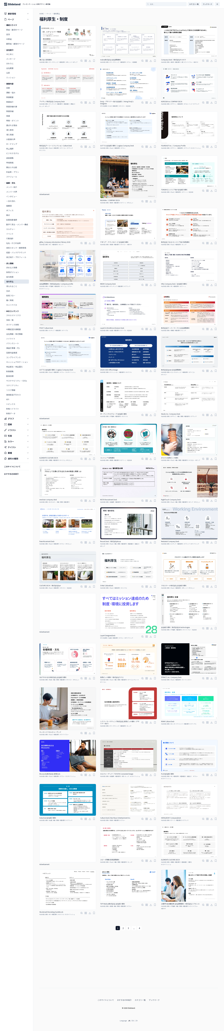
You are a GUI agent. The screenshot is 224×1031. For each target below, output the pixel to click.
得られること (11, 286)
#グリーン (123, 203)
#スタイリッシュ (196, 148)
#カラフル (129, 372)
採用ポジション (12, 272)
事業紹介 (9, 102)
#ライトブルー (188, 62)
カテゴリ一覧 (194, 4)
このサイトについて (106, 1000)
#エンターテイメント (176, 724)
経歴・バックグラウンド (16, 252)
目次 (8, 34)
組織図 (9, 205)
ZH (136, 1020)
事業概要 (9, 97)
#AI (171, 286)
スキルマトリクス (13, 315)
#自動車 (112, 502)
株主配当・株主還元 (14, 366)
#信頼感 (134, 62)
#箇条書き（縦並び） (134, 544)
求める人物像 (11, 267)
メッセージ (10, 59)
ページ (48, 14)
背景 (8, 88)
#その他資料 (103, 106)
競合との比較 (11, 167)
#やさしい (130, 203)
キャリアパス (11, 305)
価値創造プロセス (13, 394)
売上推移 (9, 148)
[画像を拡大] (81, 61)
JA (129, 1020)
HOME (41, 14)
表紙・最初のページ (14, 29)
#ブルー (129, 62)
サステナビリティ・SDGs (16, 380)
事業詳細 (9, 111)
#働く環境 (180, 416)
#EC (50, 244)
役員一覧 (9, 320)
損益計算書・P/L (13, 348)
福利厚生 (9, 281)
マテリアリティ (12, 385)
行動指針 (9, 238)
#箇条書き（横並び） (70, 104)
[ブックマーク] (94, 61)
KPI (7, 399)
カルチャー (10, 229)
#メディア (52, 330)
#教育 (172, 62)
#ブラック (196, 104)
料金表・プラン (12, 172)
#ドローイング (188, 104)
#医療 (111, 244)
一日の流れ (10, 201)
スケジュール (11, 176)
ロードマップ (11, 144)
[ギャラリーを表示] (86, 61)
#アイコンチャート (133, 680)
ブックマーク (154, 1000)
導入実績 (9, 134)
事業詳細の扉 (11, 106)
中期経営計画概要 (13, 329)
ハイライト (10, 338)
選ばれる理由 (11, 125)
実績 (8, 116)
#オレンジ (69, 62)
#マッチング (52, 104)
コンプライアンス (13, 357)
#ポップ (75, 62)
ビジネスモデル (12, 153)
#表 (182, 62)
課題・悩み (10, 92)
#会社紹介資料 (43, 62)
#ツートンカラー (187, 680)
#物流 (50, 680)
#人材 (110, 106)
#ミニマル (42, 150)
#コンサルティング (175, 372)
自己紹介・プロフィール (16, 257)
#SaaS (51, 148)
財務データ (10, 413)
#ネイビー (122, 106)
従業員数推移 (11, 219)
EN (133, 1020)
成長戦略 (9, 158)
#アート (172, 820)
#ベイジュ (62, 460)
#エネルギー (52, 502)
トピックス (10, 404)
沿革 (8, 73)
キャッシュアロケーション (17, 362)
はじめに (9, 54)
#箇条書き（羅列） (186, 862)
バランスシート (12, 343)
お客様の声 (10, 139)
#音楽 (111, 820)
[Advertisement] (68, 174)
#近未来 (128, 106)
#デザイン (173, 104)
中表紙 (9, 39)
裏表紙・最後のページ (15, 43)
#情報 (172, 330)
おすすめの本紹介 (124, 1000)
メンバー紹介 (11, 187)
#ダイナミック (195, 544)
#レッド (41, 106)
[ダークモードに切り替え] (217, 4)
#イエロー (192, 460)
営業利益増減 (11, 352)
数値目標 (9, 376)
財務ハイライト (12, 408)
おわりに (9, 63)
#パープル (65, 330)
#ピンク (61, 244)
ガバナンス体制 (12, 324)
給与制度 (9, 277)
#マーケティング (53, 62)
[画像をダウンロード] (90, 61)
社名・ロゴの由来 (13, 243)
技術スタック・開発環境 (16, 247)
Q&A (8, 291)
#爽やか (196, 62)
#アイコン (63, 148)
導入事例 (9, 130)
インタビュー (11, 196)
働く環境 (9, 300)
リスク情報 (10, 390)
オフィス (9, 210)
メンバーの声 (11, 191)
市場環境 (9, 162)
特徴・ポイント (12, 120)
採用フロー (10, 295)
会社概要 (9, 68)
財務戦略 (9, 371)
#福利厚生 (62, 62)
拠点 (8, 215)
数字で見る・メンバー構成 (17, 224)
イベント (9, 233)
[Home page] (12, 4)
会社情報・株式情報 (14, 334)
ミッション (10, 77)
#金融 (111, 330)
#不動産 (51, 286)
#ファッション (114, 372)
